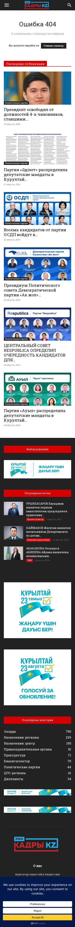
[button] (6, 5)
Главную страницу (53, 45)
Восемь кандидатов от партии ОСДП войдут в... (35, 232)
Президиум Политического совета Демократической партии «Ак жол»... (32, 290)
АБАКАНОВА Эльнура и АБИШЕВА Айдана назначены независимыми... (47, 552)
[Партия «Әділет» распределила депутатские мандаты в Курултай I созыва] (37, 148)
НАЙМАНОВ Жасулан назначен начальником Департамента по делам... (48, 531)
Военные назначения (38, 539)
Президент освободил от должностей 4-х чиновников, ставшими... (33, 114)
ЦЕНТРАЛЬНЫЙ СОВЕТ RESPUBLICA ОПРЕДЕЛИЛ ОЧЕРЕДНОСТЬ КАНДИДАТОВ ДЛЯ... (34, 352)
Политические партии (16, 103)
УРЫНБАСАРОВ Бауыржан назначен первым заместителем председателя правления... (46, 509)
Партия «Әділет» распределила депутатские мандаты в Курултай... (36, 174)
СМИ (29, 560)
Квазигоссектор (35, 519)
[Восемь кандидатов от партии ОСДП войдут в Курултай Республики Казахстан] (37, 208)
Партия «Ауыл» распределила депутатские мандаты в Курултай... (34, 415)
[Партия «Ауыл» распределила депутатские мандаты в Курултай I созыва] (37, 389)
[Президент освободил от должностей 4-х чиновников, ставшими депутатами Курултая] (37, 88)
